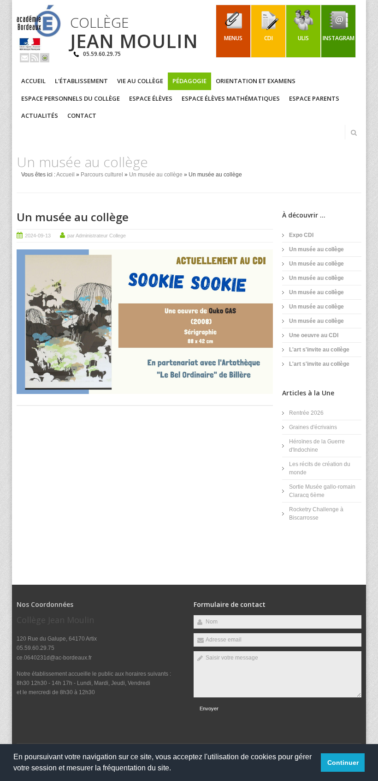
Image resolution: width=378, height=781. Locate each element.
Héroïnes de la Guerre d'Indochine (317, 445)
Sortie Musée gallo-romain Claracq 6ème (322, 491)
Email (24, 57)
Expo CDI (301, 235)
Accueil (33, 81)
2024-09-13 (38, 235)
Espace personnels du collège (70, 98)
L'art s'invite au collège (319, 349)
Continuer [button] (343, 762)
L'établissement (81, 81)
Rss (34, 57)
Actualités (39, 115)
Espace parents (314, 98)
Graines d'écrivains (313, 427)
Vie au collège (140, 81)
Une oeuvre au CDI (313, 335)
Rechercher (353, 132)
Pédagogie (189, 81)
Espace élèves (150, 98)
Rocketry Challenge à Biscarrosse (316, 513)
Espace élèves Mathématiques (231, 98)
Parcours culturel (102, 174)
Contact (81, 115)
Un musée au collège (156, 174)
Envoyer (209, 708)
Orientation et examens (255, 81)
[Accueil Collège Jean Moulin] (39, 49)
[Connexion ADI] (44, 57)
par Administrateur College (96, 235)
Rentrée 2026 (306, 413)
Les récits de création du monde (319, 468)
